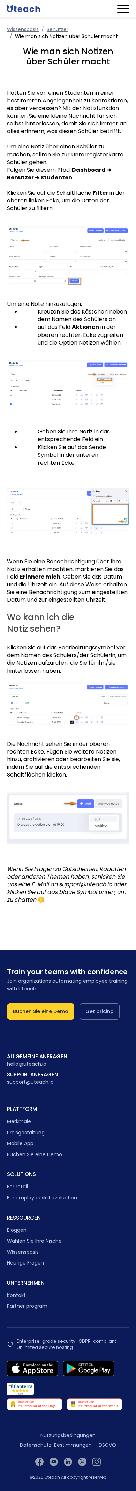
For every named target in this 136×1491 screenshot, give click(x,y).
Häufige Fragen (25, 1262)
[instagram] (96, 1462)
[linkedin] (68, 1462)
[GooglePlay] (88, 1368)
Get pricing (99, 1011)
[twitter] (82, 1462)
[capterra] (20, 1389)
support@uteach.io (30, 1082)
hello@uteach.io (26, 1064)
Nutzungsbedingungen (68, 1435)
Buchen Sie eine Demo (40, 1011)
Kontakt (16, 1295)
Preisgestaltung (26, 1132)
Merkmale (19, 1121)
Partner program (27, 1306)
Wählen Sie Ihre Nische (34, 1240)
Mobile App (20, 1143)
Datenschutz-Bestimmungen (56, 1445)
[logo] (23, 8)
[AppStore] (32, 1368)
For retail (17, 1186)
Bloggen (17, 1230)
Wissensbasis (23, 29)
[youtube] (54, 1462)
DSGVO (107, 1445)
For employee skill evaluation (42, 1197)
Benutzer (57, 29)
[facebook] (39, 1462)
